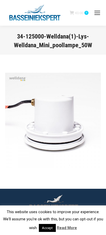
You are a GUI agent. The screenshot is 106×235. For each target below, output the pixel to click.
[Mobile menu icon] (97, 12)
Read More (67, 227)
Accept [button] (47, 228)
